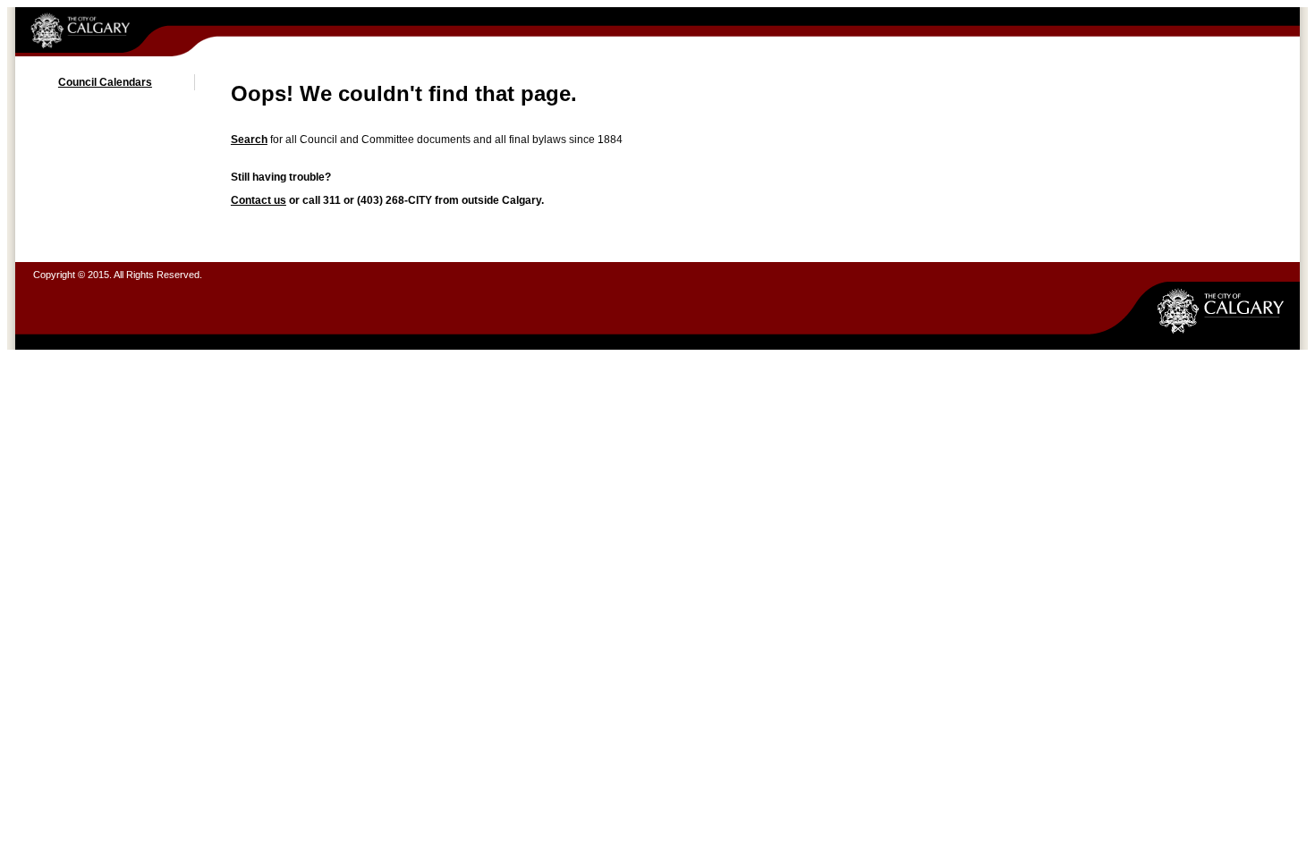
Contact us (258, 200)
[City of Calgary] (122, 31)
